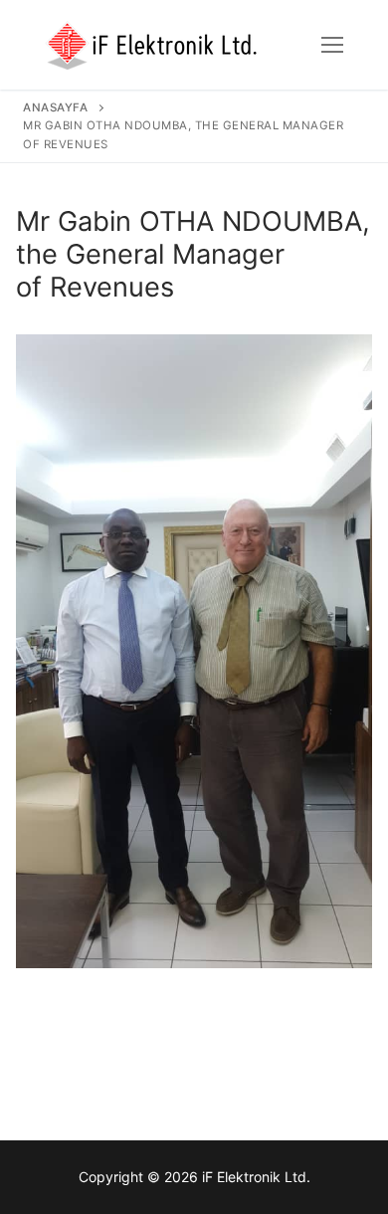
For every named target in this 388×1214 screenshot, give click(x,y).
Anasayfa (55, 107)
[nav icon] (332, 45)
